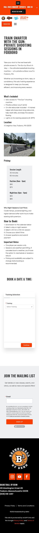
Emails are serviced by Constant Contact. (19, 416)
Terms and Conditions (26, 506)
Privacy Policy (10, 506)
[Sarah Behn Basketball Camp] (16, 18)
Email (8, 396)
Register (7, 24)
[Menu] (15, 24)
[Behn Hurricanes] (9, 18)
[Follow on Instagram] (12, 476)
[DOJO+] (24, 18)
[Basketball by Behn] (3, 18)
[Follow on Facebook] (27, 476)
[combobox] (18, 307)
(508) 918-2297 (6, 494)
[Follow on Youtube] (19, 476)
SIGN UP (19, 422)
